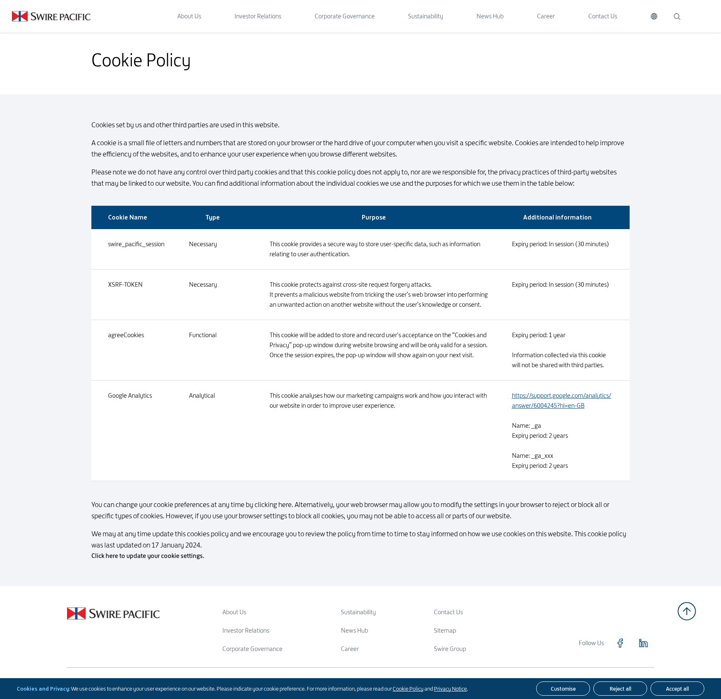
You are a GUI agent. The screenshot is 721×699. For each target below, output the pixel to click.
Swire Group (450, 649)
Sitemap (445, 630)
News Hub (490, 16)
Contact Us (602, 16)
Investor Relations (257, 16)
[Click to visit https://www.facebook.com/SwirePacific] (620, 643)
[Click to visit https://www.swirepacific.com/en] (45, 16)
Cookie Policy (408, 688)
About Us (189, 16)
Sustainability (425, 16)
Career (546, 16)
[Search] (677, 16)
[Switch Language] (654, 16)
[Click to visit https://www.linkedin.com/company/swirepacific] (643, 643)
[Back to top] (686, 611)
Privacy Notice (450, 688)
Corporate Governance (345, 16)
